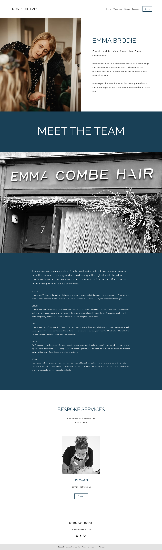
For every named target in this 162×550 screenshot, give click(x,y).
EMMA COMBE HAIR (24, 9)
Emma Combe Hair (81, 522)
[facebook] (80, 535)
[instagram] (77, 535)
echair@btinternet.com (81, 529)
